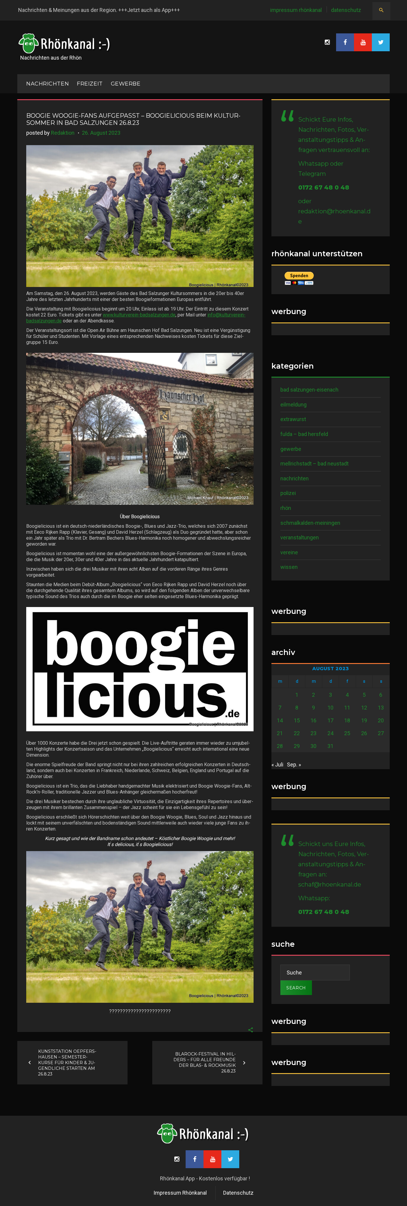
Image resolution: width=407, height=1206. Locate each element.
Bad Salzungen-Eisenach (309, 390)
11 (347, 707)
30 (313, 746)
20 (381, 720)
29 (297, 746)
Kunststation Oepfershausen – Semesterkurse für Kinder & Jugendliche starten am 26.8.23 (67, 1062)
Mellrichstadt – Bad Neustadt (314, 463)
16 (313, 720)
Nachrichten (294, 478)
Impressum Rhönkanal (296, 10)
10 (330, 707)
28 (280, 746)
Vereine (289, 552)
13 (381, 707)
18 (347, 720)
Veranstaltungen (299, 537)
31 (330, 746)
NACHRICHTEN (47, 83)
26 (364, 733)
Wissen (289, 567)
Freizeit (89, 83)
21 (280, 733)
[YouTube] (363, 42)
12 (364, 707)
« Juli (277, 764)
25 (347, 733)
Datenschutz (346, 10)
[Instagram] (327, 42)
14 (280, 720)
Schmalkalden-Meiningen (310, 523)
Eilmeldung (293, 404)
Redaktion (62, 133)
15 (297, 720)
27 (381, 733)
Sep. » (294, 764)
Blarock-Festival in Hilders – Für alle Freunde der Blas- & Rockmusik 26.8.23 (204, 1062)
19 (364, 720)
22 (297, 733)
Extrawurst (293, 419)
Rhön (285, 508)
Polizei (288, 493)
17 (330, 720)
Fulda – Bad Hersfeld (304, 434)
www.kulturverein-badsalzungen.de (139, 315)
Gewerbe (126, 83)
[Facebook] (345, 42)
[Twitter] (381, 42)
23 (313, 733)
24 (330, 733)
